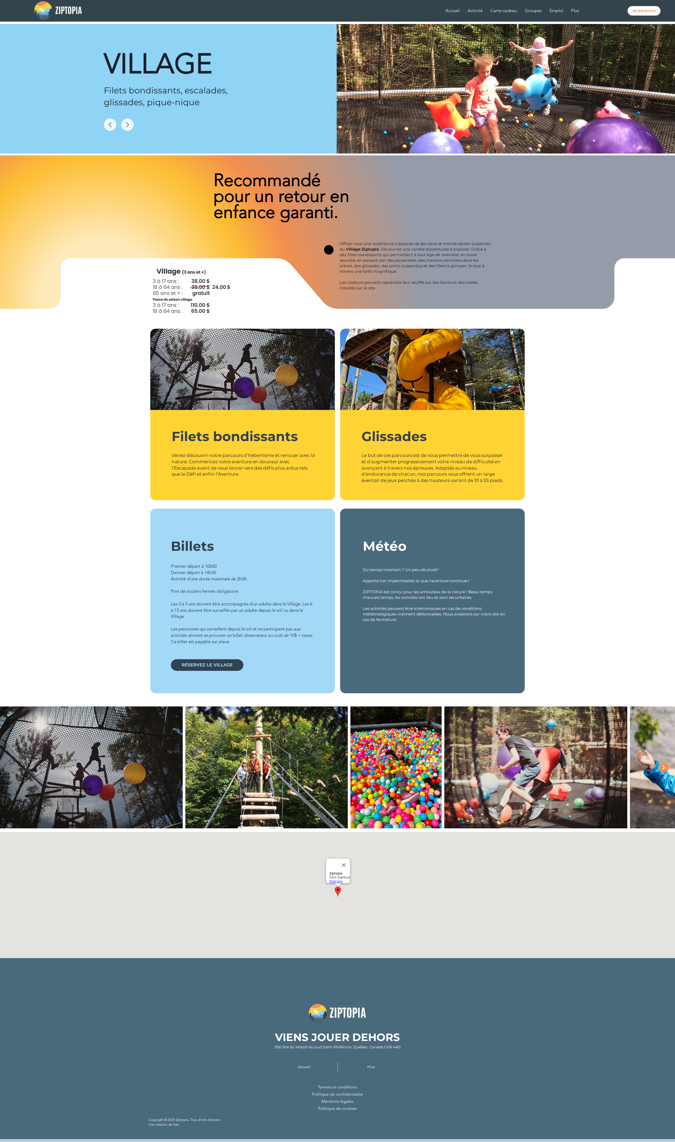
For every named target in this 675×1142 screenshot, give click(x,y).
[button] (475, 10)
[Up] (110, 124)
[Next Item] (663, 767)
